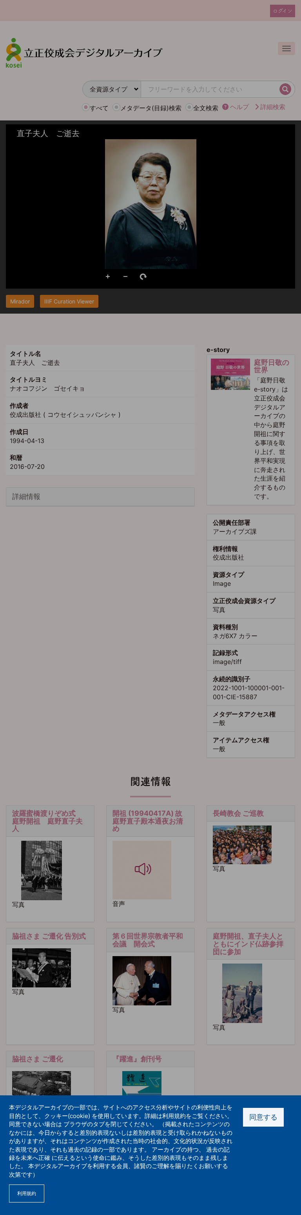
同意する (263, 1117)
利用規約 (26, 1193)
